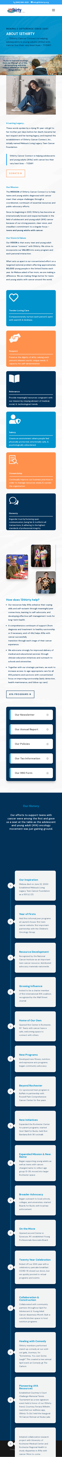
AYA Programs (19, 694)
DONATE (14, 173)
